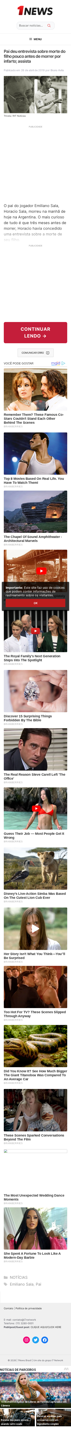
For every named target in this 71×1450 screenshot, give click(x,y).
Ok (35, 603)
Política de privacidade (29, 1308)
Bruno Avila (57, 70)
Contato (8, 1308)
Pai (38, 1284)
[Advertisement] (35, 163)
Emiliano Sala (22, 1284)
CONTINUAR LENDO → (35, 332)
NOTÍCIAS (19, 1277)
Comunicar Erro (33, 352)
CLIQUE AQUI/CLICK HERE (46, 1327)
